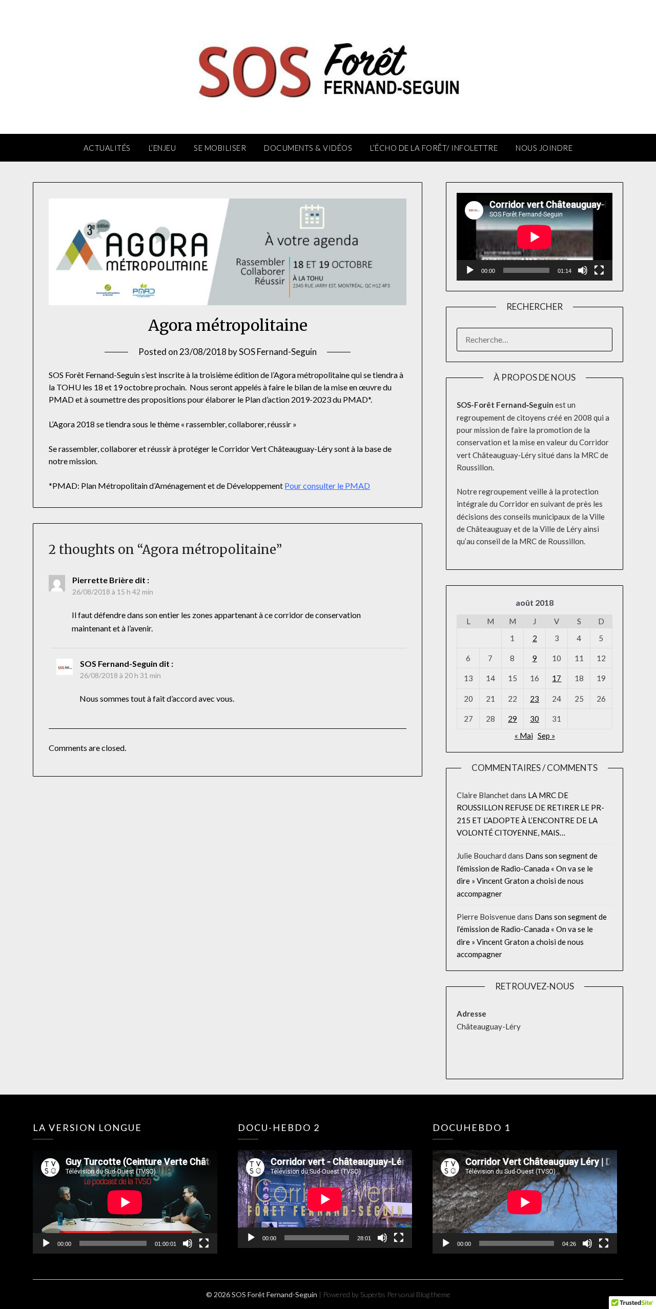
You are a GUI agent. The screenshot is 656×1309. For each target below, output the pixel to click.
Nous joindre (544, 147)
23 (534, 698)
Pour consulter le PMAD (327, 485)
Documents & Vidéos (308, 147)
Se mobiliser (220, 147)
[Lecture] (470, 270)
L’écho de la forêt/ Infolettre (434, 147)
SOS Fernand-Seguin (278, 351)
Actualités (107, 147)
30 (534, 718)
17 (556, 678)
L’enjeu (162, 147)
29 (512, 718)
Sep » (546, 735)
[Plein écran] (599, 270)
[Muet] (583, 270)
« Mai (524, 735)
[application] (534, 237)
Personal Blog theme (418, 1294)
